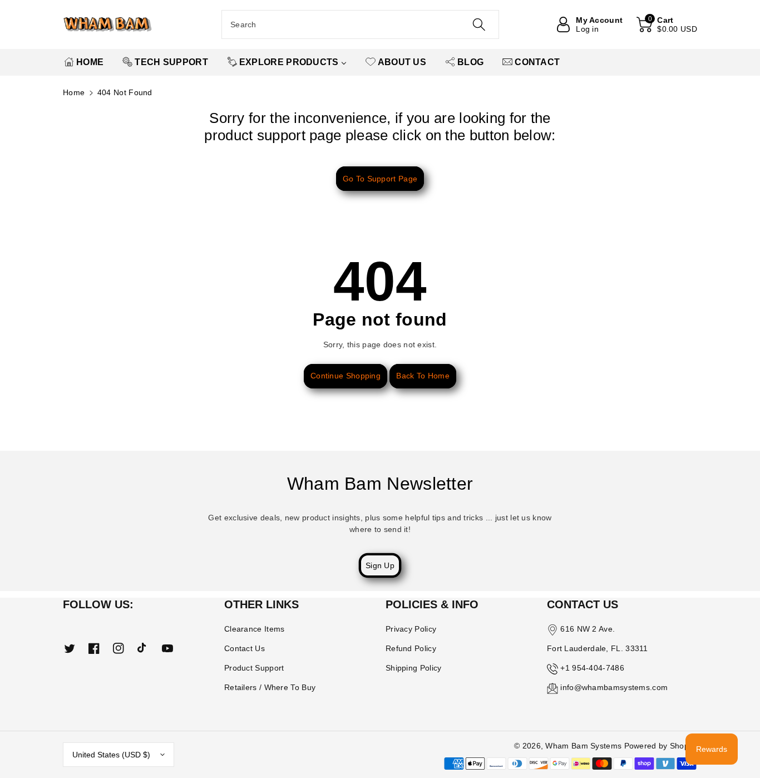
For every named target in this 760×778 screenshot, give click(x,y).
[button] (666, 24)
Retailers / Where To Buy (269, 687)
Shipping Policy (414, 667)
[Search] (478, 24)
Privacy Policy (411, 628)
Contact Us (244, 648)
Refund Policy (411, 648)
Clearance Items (254, 628)
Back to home (423, 375)
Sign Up (380, 565)
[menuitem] (84, 62)
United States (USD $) (111, 754)
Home (74, 92)
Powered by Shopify (660, 745)
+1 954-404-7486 (592, 667)
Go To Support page (380, 178)
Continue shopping (345, 375)
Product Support (254, 667)
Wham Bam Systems (583, 745)
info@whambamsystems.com (614, 687)
